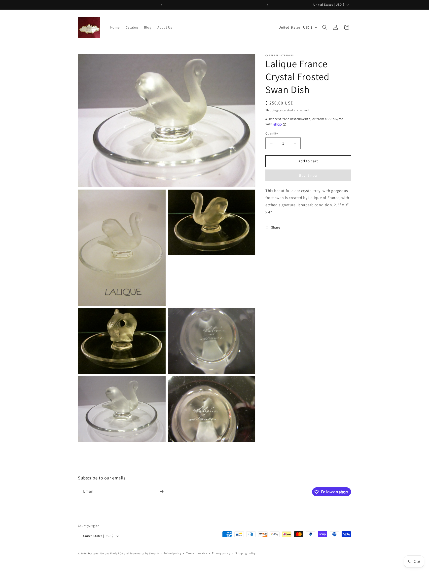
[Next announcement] (267, 4)
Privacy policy (221, 553)
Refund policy (172, 553)
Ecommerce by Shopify (144, 553)
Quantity (271, 133)
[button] (324, 27)
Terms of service (196, 553)
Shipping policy (245, 553)
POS (120, 553)
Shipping (271, 110)
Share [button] (275, 227)
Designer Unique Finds (103, 553)
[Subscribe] (161, 491)
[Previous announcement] (161, 4)
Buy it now (308, 175)
